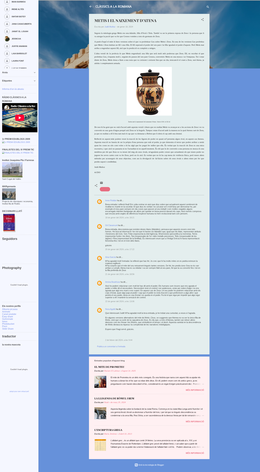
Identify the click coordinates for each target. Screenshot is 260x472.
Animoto (6, 312)
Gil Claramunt (111, 225)
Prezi (4, 326)
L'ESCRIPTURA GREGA (108, 430)
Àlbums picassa (9, 309)
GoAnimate (7, 319)
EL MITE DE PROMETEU (109, 366)
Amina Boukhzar (112, 282)
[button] (202, 20)
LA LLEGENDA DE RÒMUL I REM (114, 398)
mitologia (105, 189)
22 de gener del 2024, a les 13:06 (119, 301)
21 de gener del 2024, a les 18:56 (119, 274)
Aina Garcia (110, 257)
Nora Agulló (110, 309)
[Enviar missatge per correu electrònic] (101, 184)
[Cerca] (207, 7)
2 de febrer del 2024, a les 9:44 (118, 340)
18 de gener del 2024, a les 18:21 (119, 217)
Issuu (4, 321)
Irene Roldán (110, 200)
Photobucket (8, 324)
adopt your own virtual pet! (19, 391)
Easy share (7, 316)
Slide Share (8, 329)
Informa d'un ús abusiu (13, 89)
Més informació (195, 390)
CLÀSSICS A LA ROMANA (113, 6)
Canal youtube (9, 314)
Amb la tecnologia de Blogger (151, 465)
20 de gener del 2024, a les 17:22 (119, 249)
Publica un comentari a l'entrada (111, 346)
